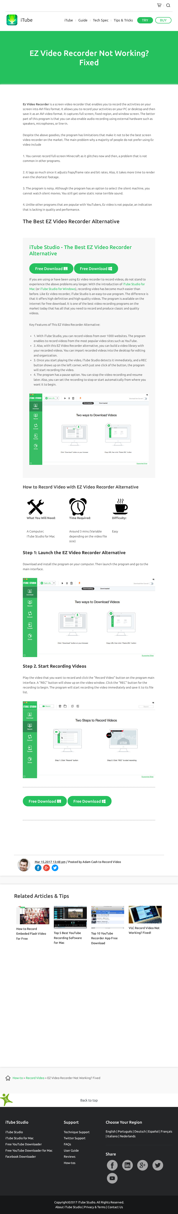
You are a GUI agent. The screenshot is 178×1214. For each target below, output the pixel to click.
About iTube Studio (68, 1207)
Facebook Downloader (20, 1156)
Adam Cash (90, 862)
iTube (68, 20)
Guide (82, 20)
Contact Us (115, 1207)
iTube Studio (14, 1132)
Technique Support (77, 1132)
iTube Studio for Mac (19, 1138)
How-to (18, 1078)
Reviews (69, 1156)
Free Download (49, 268)
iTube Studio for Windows (57, 289)
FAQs (67, 1144)
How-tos (69, 1163)
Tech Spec (100, 20)
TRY (145, 20)
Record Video (111, 862)
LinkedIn (127, 1165)
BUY (163, 20)
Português (125, 1131)
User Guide (71, 1150)
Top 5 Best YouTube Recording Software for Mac (68, 937)
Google (142, 1165)
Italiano (112, 1136)
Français (166, 1131)
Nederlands (127, 1136)
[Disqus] (89, 999)
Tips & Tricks (123, 20)
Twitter (157, 1165)
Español (153, 1131)
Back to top (89, 1100)
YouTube (112, 1178)
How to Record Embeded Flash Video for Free (31, 933)
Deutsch (140, 1131)
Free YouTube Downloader (23, 1144)
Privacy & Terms (94, 1207)
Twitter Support (75, 1138)
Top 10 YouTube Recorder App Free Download (104, 938)
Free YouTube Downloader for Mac (29, 1150)
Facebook (112, 1165)
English (111, 1131)
